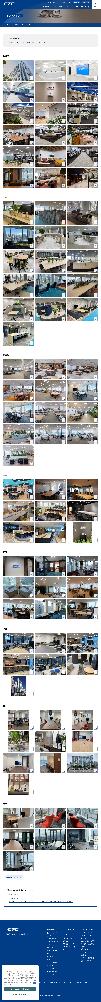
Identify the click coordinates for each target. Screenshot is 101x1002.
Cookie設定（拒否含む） (20, 994)
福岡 (33, 42)
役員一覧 (50, 947)
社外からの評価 (52, 950)
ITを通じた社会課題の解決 (87, 945)
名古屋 (23, 42)
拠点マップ (50, 965)
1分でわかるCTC (52, 953)
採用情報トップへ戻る (13, 877)
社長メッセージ (52, 933)
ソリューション (68, 929)
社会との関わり (86, 952)
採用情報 (77, 2)
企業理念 (50, 956)
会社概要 (50, 936)
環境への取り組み (86, 949)
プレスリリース (68, 938)
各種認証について (53, 971)
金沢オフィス (13, 898)
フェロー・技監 (52, 962)
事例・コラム (67, 2)
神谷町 (11, 42)
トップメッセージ (86, 933)
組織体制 (50, 959)
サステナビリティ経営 (88, 941)
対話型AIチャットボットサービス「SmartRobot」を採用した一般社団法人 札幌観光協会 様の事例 (41, 902)
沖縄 (38, 42)
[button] (18, 70)
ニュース (66, 935)
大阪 (16, 42)
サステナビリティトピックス (69, 948)
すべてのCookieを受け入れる (20, 989)
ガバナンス (50, 968)
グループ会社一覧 (52, 942)
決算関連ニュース (68, 944)
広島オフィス (13, 894)
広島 (49, 42)
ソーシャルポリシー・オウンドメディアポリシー (77, 982)
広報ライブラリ (52, 974)
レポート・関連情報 (87, 958)
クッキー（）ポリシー (52, 982)
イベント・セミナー (54, 2)
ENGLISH (86, 2)
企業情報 (50, 929)
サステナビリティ (87, 929)
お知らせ (65, 941)
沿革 (48, 945)
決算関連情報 (51, 939)
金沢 (44, 42)
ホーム (8, 24)
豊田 (28, 42)
